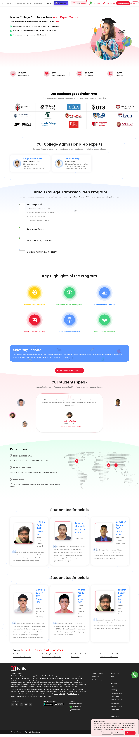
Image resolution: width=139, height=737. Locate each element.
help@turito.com (76, 703)
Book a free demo (123, 3)
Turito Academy (75, 657)
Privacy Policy (16, 732)
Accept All (130, 733)
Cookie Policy (120, 729)
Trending (114, 690)
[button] (9, 3)
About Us (95, 677)
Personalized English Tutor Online (51, 657)
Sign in (135, 3)
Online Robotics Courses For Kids (80, 654)
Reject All (106, 733)
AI (111, 713)
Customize (118, 733)
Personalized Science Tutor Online (109, 654)
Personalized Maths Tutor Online (22, 657)
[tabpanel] (30, 163)
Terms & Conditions (32, 732)
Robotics (114, 680)
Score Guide (115, 716)
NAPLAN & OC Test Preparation (109, 657)
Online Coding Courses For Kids (51, 654)
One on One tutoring (19, 654)
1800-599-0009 (76, 710)
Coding (113, 686)
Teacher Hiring (97, 680)
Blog (112, 677)
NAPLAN (114, 683)
